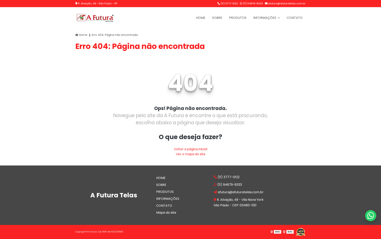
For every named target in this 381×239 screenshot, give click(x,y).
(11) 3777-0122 (229, 3)
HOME (200, 17)
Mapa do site (166, 212)
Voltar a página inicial (190, 149)
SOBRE (217, 17)
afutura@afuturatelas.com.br (286, 3)
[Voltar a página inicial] (95, 18)
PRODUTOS (237, 17)
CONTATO (295, 17)
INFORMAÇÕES (265, 17)
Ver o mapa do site (190, 154)
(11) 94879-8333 (252, 3)
